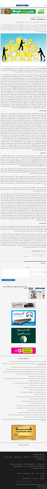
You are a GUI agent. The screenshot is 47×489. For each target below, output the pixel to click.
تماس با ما (42, 473)
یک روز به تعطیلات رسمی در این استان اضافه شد (37, 385)
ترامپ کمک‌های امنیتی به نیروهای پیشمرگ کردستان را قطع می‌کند (34, 387)
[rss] (23, 482)
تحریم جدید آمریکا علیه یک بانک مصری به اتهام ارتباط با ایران (35, 417)
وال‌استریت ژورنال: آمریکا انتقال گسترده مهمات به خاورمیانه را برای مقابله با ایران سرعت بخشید (29, 383)
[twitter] (40, 251)
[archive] (17, 482)
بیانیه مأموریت (34, 478)
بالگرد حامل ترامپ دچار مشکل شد (40, 394)
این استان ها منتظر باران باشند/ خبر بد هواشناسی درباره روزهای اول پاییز (33, 392)
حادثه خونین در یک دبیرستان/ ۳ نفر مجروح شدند (37, 380)
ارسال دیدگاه (8, 280)
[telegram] (35, 251)
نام (45, 267)
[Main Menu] (45, 5)
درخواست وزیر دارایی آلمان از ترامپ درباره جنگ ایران (36, 410)
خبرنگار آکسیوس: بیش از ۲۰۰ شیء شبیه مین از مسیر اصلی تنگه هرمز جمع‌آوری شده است (30, 408)
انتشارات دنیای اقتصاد (40, 464)
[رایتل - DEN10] (23, 351)
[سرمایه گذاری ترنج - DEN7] (23, 11)
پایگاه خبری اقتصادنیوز (40, 459)
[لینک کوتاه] (44, 251)
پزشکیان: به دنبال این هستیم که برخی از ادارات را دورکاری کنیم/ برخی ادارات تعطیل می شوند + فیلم (28, 367)
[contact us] (19, 482)
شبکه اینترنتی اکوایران (18, 457)
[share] (21, 482)
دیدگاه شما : (27, 267)
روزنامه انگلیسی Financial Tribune (38, 468)
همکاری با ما (19, 473)
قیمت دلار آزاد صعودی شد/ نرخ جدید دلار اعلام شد (37, 390)
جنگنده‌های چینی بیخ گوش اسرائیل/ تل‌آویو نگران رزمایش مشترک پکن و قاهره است (31, 405)
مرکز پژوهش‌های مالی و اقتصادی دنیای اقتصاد (36, 466)
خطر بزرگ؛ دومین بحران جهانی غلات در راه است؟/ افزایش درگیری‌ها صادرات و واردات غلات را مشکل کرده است (27, 414)
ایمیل (44, 272)
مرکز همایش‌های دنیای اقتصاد (30, 464)
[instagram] (30, 482)
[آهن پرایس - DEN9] (23, 318)
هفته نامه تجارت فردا (8, 457)
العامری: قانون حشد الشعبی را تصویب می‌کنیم (38, 399)
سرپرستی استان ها (26, 473)
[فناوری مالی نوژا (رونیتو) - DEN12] (23, 432)
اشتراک (33, 473)
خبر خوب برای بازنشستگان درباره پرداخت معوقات (37, 376)
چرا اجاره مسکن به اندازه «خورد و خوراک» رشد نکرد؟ (37, 403)
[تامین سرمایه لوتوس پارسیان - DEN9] (23, 335)
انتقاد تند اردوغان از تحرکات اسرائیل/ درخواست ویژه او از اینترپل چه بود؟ (33, 401)
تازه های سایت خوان (23, 445)
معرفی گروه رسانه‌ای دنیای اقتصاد (38, 457)
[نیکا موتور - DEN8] (23, 305)
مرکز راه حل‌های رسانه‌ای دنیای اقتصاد (19, 466)
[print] (33, 251)
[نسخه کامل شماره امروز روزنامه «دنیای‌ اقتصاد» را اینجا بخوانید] (36, 292)
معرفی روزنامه (42, 478)
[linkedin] (37, 251)
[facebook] (42, 251)
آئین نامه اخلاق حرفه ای (26, 478)
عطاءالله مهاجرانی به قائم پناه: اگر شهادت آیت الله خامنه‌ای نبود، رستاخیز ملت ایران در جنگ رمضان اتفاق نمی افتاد (26, 369)
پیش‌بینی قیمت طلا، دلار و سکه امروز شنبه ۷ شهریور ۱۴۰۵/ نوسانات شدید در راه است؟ (31, 374)
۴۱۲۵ (42, 22)
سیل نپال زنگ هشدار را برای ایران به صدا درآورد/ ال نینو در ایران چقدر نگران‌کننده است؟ (30, 396)
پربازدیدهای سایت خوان (23, 358)
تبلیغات (37, 473)
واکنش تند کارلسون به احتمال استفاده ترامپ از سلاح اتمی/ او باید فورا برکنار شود (32, 412)
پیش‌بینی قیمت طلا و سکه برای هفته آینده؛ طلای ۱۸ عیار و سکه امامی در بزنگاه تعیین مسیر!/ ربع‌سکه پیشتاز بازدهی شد (25, 378)
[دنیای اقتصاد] (22, 5)
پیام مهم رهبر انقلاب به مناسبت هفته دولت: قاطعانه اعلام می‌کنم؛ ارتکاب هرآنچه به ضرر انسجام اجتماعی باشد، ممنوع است (24, 371)
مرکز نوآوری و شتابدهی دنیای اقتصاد (16, 464)
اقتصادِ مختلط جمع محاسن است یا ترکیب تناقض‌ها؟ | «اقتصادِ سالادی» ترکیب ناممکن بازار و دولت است (28, 361)
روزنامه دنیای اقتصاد (27, 457)
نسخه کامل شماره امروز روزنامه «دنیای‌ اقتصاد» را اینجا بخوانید (15, 287)
